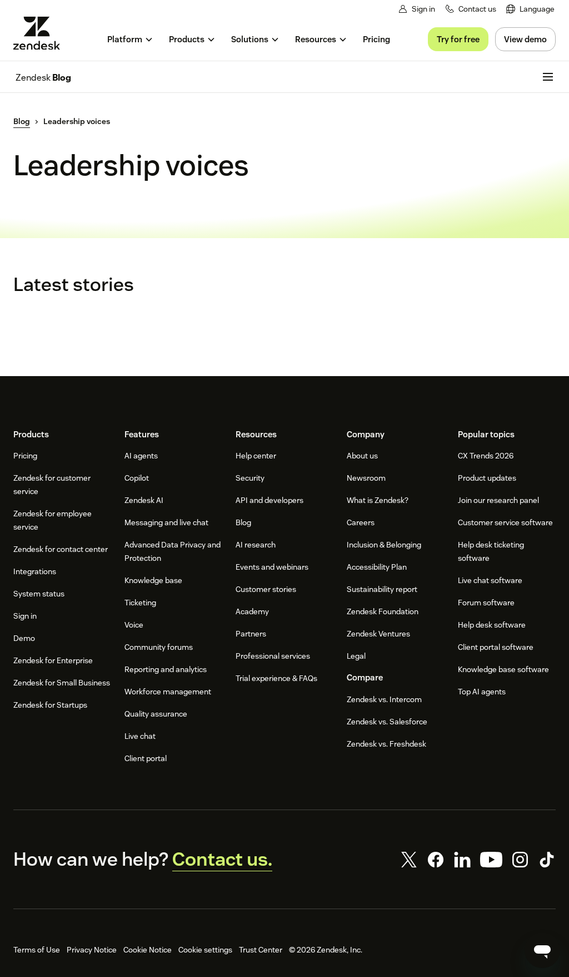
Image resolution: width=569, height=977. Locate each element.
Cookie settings (205, 950)
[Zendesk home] (41, 33)
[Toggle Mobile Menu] (548, 77)
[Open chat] (542, 950)
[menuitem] (530, 9)
